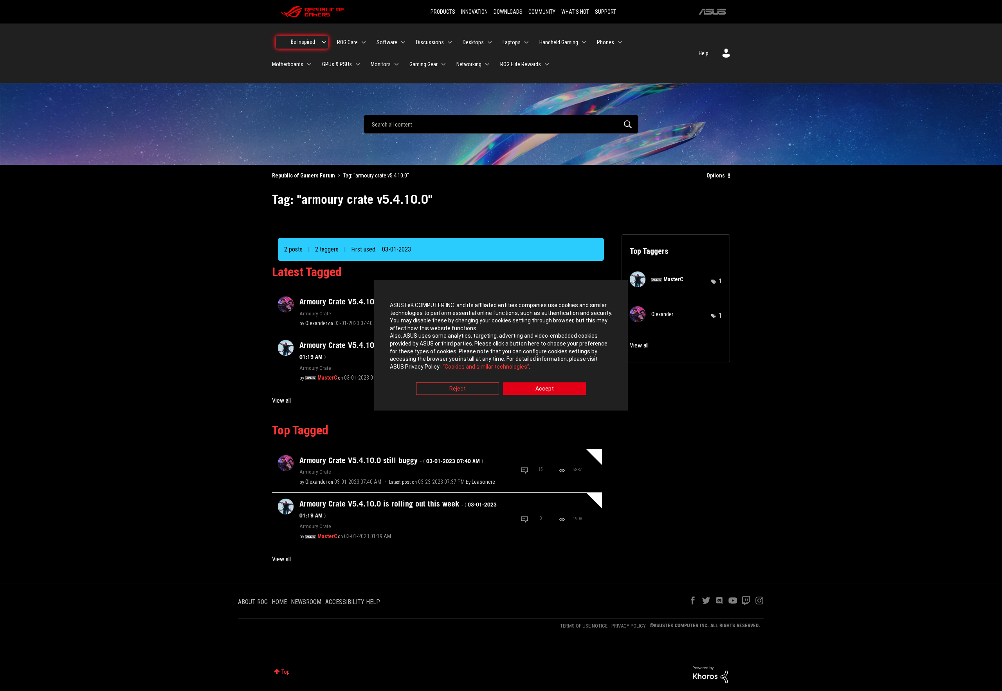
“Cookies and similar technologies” (486, 367)
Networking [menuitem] (468, 64)
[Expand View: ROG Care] (364, 42)
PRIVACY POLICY (628, 626)
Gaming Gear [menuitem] (423, 64)
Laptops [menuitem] (512, 42)
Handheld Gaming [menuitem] (558, 42)
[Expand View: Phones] (620, 42)
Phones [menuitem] (605, 42)
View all (281, 400)
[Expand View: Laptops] (526, 42)
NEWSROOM (306, 602)
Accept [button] (544, 389)
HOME (279, 602)
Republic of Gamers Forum (303, 175)
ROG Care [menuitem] (347, 42)
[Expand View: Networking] (487, 64)
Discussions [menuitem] (430, 42)
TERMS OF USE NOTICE (583, 626)
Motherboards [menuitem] (287, 64)
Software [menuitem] (387, 42)
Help (703, 53)
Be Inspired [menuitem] (303, 42)
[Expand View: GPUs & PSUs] (358, 64)
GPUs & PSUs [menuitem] (337, 64)
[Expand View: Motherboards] (309, 64)
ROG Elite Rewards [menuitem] (520, 64)
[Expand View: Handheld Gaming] (584, 42)
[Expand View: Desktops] (490, 42)
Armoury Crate (315, 313)
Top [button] (285, 672)
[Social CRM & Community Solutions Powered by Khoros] (710, 674)
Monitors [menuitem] (381, 64)
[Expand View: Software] (403, 42)
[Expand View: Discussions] (450, 42)
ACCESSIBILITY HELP (352, 602)
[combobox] (501, 124)
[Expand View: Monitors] (396, 64)
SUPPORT (605, 12)
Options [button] (715, 175)
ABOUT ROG (253, 602)
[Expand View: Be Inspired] (324, 42)
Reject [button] (457, 389)
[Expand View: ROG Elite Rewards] (547, 64)
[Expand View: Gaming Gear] (443, 64)
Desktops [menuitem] (473, 42)
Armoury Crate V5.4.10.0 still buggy (391, 460)
